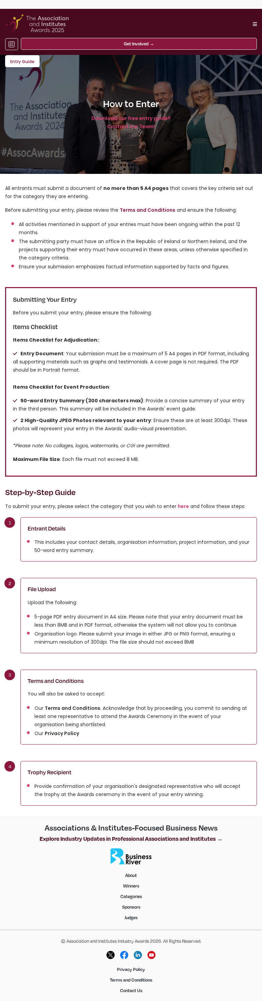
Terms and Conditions (72, 708)
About (131, 875)
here (183, 506)
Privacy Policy (62, 733)
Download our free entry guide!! (131, 118)
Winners (131, 885)
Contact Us (131, 990)
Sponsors (131, 907)
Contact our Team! (131, 126)
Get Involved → (139, 43)
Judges (131, 917)
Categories (131, 896)
